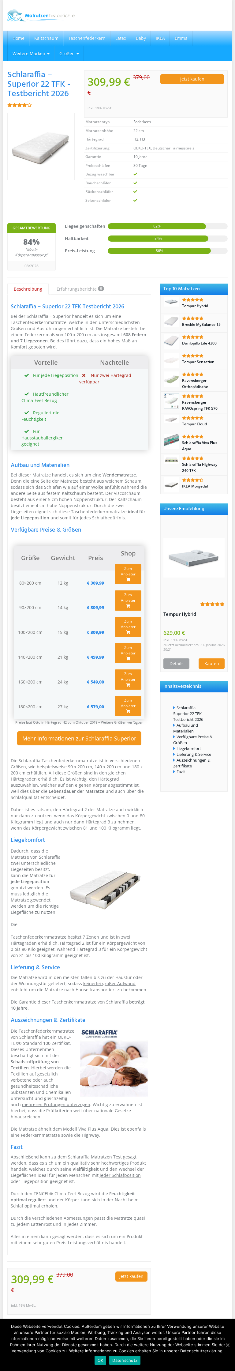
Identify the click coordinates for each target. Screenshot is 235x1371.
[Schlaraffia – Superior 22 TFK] (41, 146)
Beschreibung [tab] (28, 289)
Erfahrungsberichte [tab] (79, 289)
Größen (67, 53)
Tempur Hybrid (179, 614)
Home (18, 38)
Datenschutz (124, 1360)
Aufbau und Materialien (185, 728)
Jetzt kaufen (192, 79)
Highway (90, 1135)
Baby (141, 38)
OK (100, 1360)
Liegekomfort (189, 748)
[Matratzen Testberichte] (41, 15)
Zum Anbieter (128, 571)
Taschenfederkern (87, 38)
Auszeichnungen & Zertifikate (191, 763)
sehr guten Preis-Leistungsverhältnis (71, 1242)
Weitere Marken (30, 53)
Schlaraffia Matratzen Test (95, 1157)
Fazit (181, 771)
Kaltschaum (46, 38)
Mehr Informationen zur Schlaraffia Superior (79, 738)
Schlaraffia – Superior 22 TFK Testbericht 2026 (188, 713)
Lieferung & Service (194, 754)
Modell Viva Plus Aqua (85, 1129)
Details (177, 663)
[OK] (227, 1345)
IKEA (160, 38)
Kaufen (211, 663)
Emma (181, 38)
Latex (120, 38)
